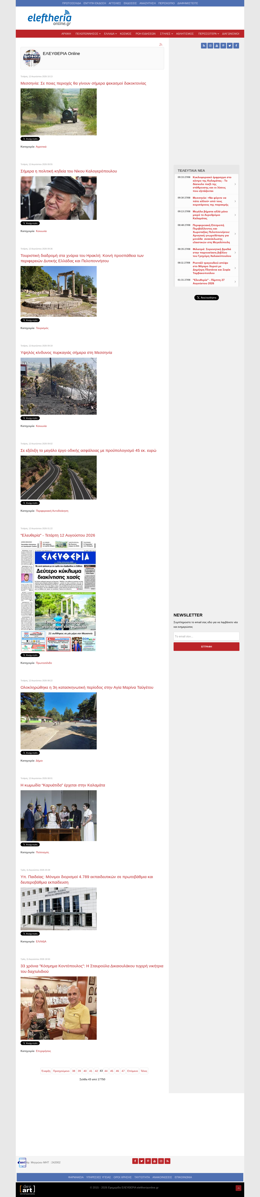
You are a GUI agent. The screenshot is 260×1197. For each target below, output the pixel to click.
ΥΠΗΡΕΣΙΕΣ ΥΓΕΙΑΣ (98, 1177)
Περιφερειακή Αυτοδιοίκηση (52, 510)
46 (117, 1070)
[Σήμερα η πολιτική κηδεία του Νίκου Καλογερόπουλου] (59, 197)
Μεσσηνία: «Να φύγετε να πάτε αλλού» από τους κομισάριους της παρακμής (210, 201)
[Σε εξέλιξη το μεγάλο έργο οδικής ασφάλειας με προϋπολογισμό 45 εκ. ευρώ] (59, 477)
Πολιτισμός (42, 852)
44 (106, 1070)
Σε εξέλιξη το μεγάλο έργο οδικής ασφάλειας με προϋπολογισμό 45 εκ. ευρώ (88, 450)
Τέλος (144, 1070)
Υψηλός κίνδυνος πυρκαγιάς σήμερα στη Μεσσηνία (66, 352)
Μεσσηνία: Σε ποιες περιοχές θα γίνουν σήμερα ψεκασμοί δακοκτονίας (83, 83)
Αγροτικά (41, 146)
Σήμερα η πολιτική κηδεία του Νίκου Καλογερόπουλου (69, 171)
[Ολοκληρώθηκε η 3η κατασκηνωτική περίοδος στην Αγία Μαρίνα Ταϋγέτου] (59, 720)
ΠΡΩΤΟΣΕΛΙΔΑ (71, 3)
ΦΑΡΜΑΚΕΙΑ (76, 1177)
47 (123, 1070)
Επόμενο (132, 1070)
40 (85, 1070)
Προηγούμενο (61, 1070)
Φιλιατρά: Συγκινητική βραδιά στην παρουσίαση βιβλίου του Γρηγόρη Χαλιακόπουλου (212, 252)
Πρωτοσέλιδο (44, 662)
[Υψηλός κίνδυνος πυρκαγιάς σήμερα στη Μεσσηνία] (59, 386)
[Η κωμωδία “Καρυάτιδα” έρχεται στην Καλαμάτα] (59, 815)
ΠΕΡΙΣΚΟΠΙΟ (166, 3)
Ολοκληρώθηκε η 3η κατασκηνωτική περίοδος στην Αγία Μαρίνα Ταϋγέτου (87, 687)
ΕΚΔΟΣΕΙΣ (130, 3)
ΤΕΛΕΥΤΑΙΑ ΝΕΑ (191, 170)
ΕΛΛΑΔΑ (41, 941)
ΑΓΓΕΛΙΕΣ (115, 3)
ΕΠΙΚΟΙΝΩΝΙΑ (183, 1177)
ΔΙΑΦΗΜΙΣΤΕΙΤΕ (187, 3)
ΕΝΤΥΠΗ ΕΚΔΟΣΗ (95, 3)
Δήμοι (39, 760)
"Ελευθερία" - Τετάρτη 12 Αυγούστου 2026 (58, 535)
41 (90, 1070)
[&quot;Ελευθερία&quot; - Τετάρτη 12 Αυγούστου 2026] (59, 595)
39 (79, 1070)
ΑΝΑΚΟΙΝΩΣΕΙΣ (162, 1177)
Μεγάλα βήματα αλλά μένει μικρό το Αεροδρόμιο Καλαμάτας (210, 215)
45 (111, 1070)
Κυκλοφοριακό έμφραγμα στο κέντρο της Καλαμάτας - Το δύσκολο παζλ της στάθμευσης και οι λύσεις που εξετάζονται (212, 184)
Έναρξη (45, 1070)
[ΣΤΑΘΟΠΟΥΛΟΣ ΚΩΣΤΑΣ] (27, 1189)
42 (96, 1070)
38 (73, 1070)
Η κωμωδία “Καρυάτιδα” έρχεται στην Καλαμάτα (63, 785)
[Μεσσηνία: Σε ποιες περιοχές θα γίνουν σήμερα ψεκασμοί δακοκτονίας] (59, 111)
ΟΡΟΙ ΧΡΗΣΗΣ (123, 1177)
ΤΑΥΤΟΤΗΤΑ (142, 1177)
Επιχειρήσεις (43, 1050)
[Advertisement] (206, 393)
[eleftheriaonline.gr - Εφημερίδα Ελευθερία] (50, 18)
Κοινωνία (41, 231)
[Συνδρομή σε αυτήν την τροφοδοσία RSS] (161, 44)
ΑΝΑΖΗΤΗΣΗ (148, 3)
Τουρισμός (42, 328)
